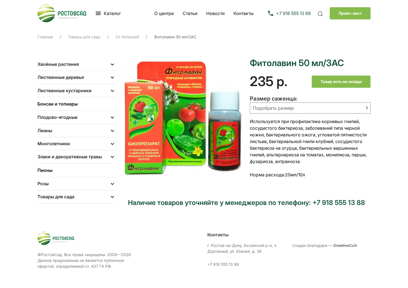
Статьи (190, 13)
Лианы (44, 130)
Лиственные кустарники (64, 90)
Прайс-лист (350, 13)
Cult (345, 245)
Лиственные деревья (60, 77)
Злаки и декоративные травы (69, 156)
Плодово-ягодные (57, 117)
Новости (215, 13)
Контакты (243, 13)
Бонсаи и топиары (57, 104)
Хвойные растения (58, 64)
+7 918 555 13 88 (223, 264)
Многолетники (53, 143)
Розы (43, 183)
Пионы (44, 170)
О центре (164, 13)
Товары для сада (55, 196)
